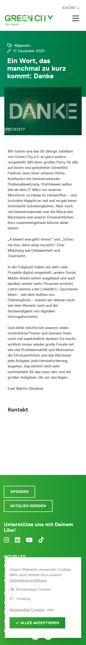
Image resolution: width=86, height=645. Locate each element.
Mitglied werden (28, 506)
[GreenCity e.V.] (29, 20)
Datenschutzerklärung (28, 580)
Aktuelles (15, 556)
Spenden (19, 491)
